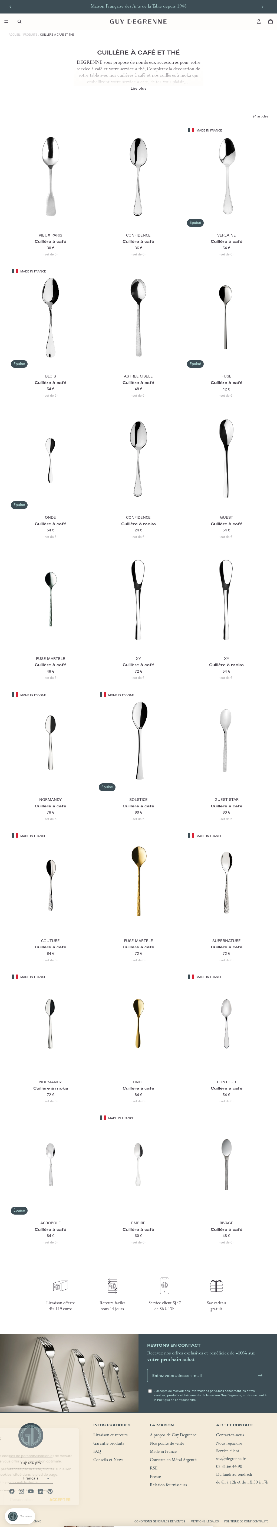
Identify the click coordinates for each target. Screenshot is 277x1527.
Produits (30, 35)
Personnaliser (62, 1500)
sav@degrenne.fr (231, 1459)
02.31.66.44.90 (229, 1467)
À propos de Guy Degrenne (173, 1435)
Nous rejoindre (229, 1444)
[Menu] (6, 21)
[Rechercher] (19, 22)
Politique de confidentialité (246, 1521)
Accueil (15, 35)
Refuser (24, 1500)
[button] (20, 1516)
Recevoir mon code (163, 1512)
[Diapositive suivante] (262, 7)
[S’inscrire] (260, 1375)
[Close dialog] (207, 1459)
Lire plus (138, 88)
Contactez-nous (230, 1435)
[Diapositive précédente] (11, 7)
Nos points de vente (167, 1444)
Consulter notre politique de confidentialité (44, 1482)
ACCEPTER (100, 1500)
